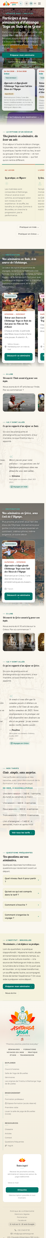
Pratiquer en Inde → (29, 227)
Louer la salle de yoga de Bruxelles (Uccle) (20, 1112)
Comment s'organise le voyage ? (17, 916)
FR (31, 3)
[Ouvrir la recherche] (20, 3)
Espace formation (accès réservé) (21, 1103)
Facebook (22, 1220)
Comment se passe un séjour (22, 62)
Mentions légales (22, 1214)
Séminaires (10, 1077)
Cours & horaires (12, 1069)
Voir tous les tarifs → (22, 833)
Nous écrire (10, 993)
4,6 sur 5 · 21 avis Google (23, 1224)
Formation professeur (14, 1099)
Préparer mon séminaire (22, 55)
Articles (8, 1134)
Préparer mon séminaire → (18, 986)
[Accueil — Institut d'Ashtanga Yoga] (22, 1021)
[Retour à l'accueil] (10, 3)
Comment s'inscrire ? (16, 905)
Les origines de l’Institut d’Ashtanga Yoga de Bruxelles (23, 1082)
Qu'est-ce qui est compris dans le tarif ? (18, 893)
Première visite (11, 1107)
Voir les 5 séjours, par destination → (22, 117)
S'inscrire (22, 1190)
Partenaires (22, 1217)
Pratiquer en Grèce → (28, 234)
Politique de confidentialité (22, 1211)
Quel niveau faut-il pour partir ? (20, 880)
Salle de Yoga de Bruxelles (16, 1073)
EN (35, 3)
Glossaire (9, 1129)
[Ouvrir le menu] (39, 3)
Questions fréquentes (14, 1142)
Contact (8, 1138)
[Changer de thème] (26, 3)
